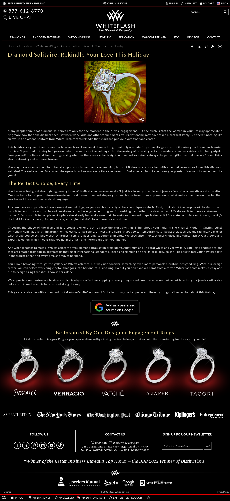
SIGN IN (173, 3)
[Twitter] (199, 46)
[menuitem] (17, 37)
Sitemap (7, 491)
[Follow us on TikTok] (60, 447)
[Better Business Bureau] (61, 484)
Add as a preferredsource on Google (120, 307)
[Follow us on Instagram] (43, 447)
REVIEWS (193, 37)
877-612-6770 (26, 10)
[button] (5, 17)
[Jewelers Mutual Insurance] (84, 484)
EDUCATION (126, 37)
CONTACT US (115, 434)
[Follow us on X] (26, 447)
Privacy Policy (222, 491)
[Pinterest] (206, 46)
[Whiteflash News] (212, 46)
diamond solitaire (59, 292)
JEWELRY (104, 37)
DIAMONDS (17, 37)
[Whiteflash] (115, 21)
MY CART (208, 3)
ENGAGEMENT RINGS (47, 37)
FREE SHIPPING (27, 3)
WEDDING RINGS (79, 37)
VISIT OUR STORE (117, 3)
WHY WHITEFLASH (154, 37)
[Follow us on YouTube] (52, 447)
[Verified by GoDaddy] (156, 484)
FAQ (176, 37)
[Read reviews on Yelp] (111, 484)
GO (208, 445)
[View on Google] (128, 484)
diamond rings (74, 207)
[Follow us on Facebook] (18, 447)
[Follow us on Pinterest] (35, 447)
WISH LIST (191, 3)
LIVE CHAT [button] (21, 17)
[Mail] (220, 46)
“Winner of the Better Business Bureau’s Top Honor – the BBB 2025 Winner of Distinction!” (115, 461)
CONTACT (213, 37)
